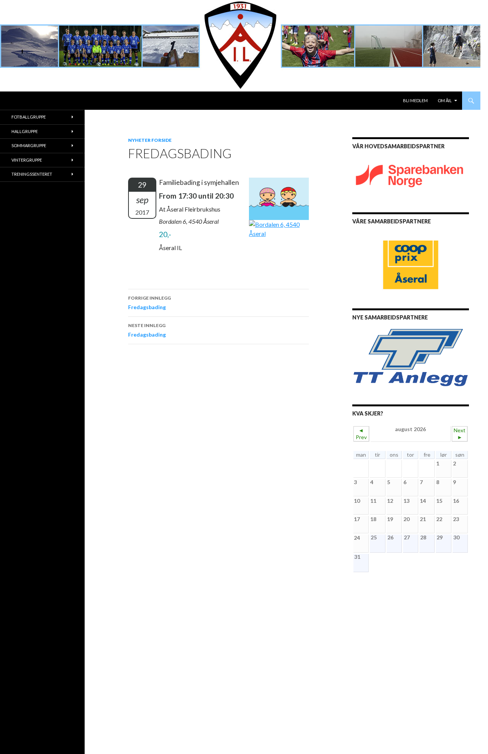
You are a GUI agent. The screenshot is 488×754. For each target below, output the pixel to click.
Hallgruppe (24, 131)
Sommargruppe (28, 145)
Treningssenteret (31, 174)
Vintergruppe (26, 159)
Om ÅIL (445, 100)
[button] (364, 357)
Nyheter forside (150, 140)
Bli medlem (415, 100)
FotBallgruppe (28, 116)
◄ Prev (361, 433)
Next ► (460, 433)
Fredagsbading (149, 302)
